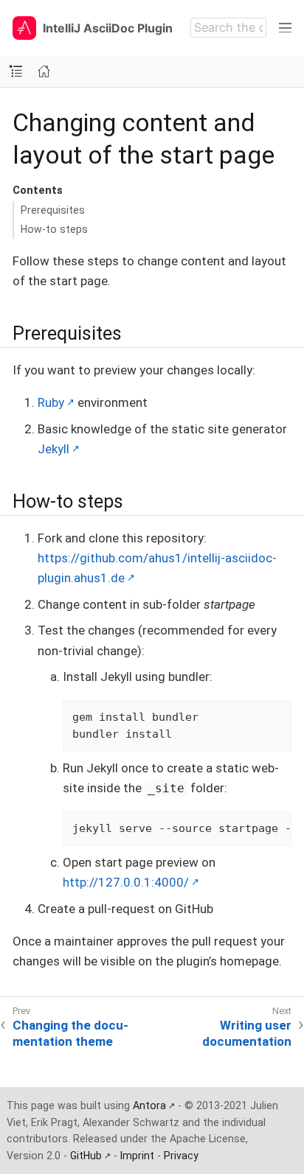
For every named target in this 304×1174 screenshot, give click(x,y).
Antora (149, 1105)
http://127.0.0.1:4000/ (126, 882)
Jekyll (53, 448)
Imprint (137, 1155)
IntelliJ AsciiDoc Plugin (108, 28)
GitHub (86, 1155)
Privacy (181, 1155)
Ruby (51, 402)
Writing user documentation (246, 1033)
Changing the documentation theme (70, 1033)
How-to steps (54, 229)
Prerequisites (53, 210)
